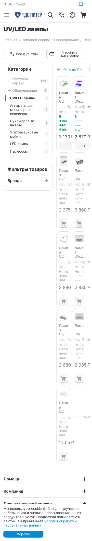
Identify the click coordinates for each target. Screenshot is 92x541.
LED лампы (29, 144)
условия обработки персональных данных (40, 523)
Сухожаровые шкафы (29, 123)
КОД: (62, 107)
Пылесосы (29, 151)
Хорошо (23, 534)
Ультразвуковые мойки (29, 134)
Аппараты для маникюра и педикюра (29, 109)
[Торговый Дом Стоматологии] (28, 15)
